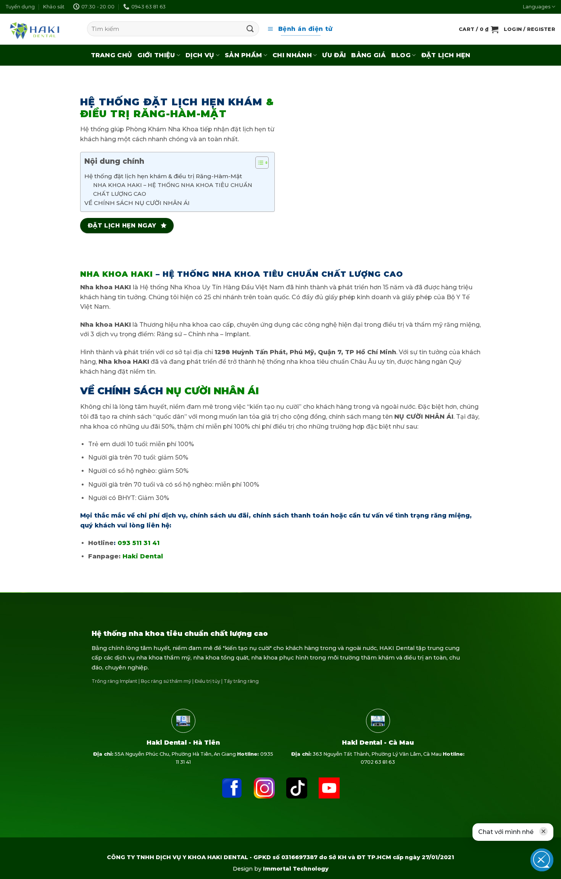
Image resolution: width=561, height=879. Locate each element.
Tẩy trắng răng (241, 681)
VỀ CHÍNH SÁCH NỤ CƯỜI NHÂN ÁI (137, 202)
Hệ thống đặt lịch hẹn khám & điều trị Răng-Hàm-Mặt (163, 176)
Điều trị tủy (207, 681)
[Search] (250, 28)
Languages (536, 7)
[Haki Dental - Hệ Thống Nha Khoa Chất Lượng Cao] (35, 29)
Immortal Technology (296, 868)
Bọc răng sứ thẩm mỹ (166, 681)
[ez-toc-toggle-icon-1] (258, 163)
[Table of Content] (262, 162)
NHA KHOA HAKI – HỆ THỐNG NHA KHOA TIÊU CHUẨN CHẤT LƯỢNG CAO (172, 189)
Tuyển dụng (20, 7)
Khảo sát (53, 7)
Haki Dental (143, 556)
